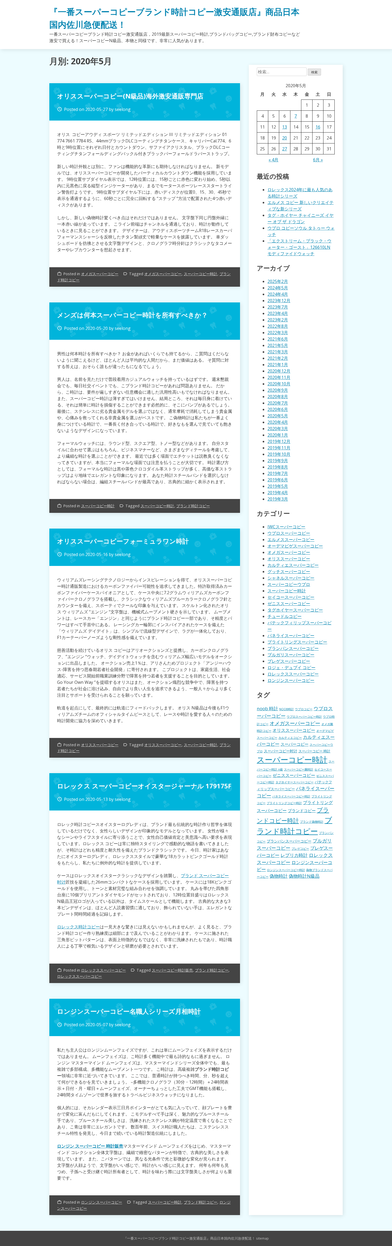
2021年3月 (277, 352)
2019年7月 (277, 473)
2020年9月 (277, 390)
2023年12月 (278, 300)
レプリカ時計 (294, 855)
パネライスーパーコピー (290, 635)
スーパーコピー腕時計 (298, 769)
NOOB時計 (286, 709)
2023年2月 (277, 320)
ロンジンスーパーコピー (101, 1202)
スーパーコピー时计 (280, 750)
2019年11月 (278, 448)
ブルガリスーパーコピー (290, 655)
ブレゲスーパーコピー (288, 661)
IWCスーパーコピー (286, 527)
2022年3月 (277, 333)
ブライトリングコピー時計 (284, 803)
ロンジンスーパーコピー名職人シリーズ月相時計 (129, 1011)
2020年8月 (277, 397)
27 (284, 149)
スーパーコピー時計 (200, 273)
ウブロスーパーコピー (288, 533)
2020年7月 (277, 403)
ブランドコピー (302, 810)
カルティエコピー (290, 738)
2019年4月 (277, 493)
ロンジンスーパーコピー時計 (286, 870)
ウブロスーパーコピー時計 (304, 716)
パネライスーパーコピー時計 (291, 796)
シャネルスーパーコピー (290, 578)
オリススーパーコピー (99, 744)
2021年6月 (277, 339)
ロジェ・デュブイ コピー (291, 667)
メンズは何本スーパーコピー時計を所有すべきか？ (132, 314)
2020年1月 (277, 435)
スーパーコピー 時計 (314, 751)
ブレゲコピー (300, 848)
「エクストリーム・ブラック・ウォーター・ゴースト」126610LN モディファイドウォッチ (299, 247)
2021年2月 (277, 358)
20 (284, 138)
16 (317, 127)
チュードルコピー (284, 616)
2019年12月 (278, 441)
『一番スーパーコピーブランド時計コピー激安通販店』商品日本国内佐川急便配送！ (189, 1238)
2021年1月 (277, 365)
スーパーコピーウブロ (288, 584)
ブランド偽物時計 (311, 822)
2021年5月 (277, 345)
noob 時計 (267, 708)
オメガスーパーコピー (99, 273)
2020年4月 (277, 422)
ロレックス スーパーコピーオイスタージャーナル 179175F (144, 785)
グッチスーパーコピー (288, 571)
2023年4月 (277, 313)
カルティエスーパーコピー (293, 565)
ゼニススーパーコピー (288, 603)
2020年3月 (277, 429)
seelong (123, 109)
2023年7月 (277, 307)
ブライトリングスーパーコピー (297, 642)
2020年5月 (277, 416)
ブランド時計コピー (193, 505)
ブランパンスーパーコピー (293, 648)
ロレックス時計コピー (78, 927)
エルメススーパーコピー (290, 539)
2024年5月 (277, 288)
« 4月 (273, 160)
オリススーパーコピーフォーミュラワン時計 (123, 541)
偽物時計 (279, 876)
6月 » (318, 160)
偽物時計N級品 (304, 876)
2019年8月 (277, 467)
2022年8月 (277, 326)
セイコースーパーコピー (290, 597)
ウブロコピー (304, 709)
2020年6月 (277, 409)
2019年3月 (277, 499)
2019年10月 (278, 454)
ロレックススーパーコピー (103, 970)
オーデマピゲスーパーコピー (295, 546)
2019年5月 (277, 486)
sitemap (262, 1238)
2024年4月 (277, 294)
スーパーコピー (295, 744)
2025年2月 (277, 281)
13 (284, 127)
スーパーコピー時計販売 (172, 970)
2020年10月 (278, 384)
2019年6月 (277, 480)
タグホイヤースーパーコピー (295, 610)
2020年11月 (278, 377)
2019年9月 (277, 461)
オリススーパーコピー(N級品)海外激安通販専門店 (130, 95)
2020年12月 (278, 371)
